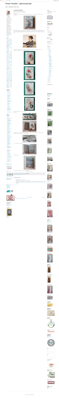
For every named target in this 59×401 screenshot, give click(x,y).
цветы (11, 75)
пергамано (8, 58)
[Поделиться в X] (26, 173)
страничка (11, 71)
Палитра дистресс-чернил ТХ (9, 134)
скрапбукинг (24, 174)
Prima (8, 145)
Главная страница (29, 197)
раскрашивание (8, 63)
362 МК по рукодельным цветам (9, 139)
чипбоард (9, 76)
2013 (48, 79)
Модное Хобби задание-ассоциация (31, 30)
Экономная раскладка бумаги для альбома (9, 120)
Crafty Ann (9, 82)
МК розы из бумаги (8, 130)
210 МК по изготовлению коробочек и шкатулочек (9, 143)
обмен (11, 56)
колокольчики (8, 50)
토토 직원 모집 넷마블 (40, 181)
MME (7, 117)
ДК (10, 43)
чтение (7, 77)
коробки (8, 52)
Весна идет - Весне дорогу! (50, 73)
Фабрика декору (9, 73)
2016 (48, 49)
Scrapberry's (8, 85)
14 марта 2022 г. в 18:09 (22, 179)
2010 (48, 82)
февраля (50, 75)
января (49, 76)
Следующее (15, 197)
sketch (8, 86)
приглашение (8, 61)
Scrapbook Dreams (9, 156)
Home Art (8, 151)
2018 (48, 47)
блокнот (17, 174)
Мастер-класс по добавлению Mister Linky (9, 132)
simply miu (8, 148)
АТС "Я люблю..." (9, 93)
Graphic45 (8, 83)
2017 (48, 48)
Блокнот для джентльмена (50, 69)
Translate (50, 13)
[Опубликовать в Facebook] (27, 173)
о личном (10, 55)
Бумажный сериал (10, 40)
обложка (8, 56)
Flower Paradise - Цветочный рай (18, 4)
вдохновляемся (9, 41)
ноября (50, 50)
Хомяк (8, 161)
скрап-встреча (8, 66)
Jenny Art (8, 152)
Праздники (8, 60)
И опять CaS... (50, 62)
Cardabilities (8, 78)
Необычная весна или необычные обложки (50, 60)
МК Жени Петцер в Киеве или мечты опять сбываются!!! (9, 109)
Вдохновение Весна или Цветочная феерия (50, 64)
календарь (8, 48)
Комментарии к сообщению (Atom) (22, 198)
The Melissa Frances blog (8, 135)
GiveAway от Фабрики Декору (50, 71)
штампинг (10, 77)
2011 (48, 81)
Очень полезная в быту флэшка (9, 137)
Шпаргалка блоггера (8, 127)
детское (8, 43)
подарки (11, 58)
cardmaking (8, 79)
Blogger (33, 394)
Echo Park (8, 116)
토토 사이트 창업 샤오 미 (28, 181)
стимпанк (8, 71)
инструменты (9, 47)
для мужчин (19, 174)
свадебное (8, 65)
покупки (9, 59)
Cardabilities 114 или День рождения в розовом (9, 96)
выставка (8, 42)
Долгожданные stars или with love (50, 67)
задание (21, 174)
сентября (50, 51)
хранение (8, 75)
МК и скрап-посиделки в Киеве (8, 104)
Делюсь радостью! (9, 112)
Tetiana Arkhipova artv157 (8, 16)
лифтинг (7, 53)
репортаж (8, 64)
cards (8, 80)
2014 (48, 78)
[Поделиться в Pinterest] (28, 173)
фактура (7, 74)
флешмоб (11, 74)
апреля (50, 54)
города (10, 42)
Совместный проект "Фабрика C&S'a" (50, 57)
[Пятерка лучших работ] (49, 388)
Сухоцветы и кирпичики (8, 106)
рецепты (11, 64)
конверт (8, 51)
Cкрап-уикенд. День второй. (9, 98)
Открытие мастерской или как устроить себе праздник (9, 101)
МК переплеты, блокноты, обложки (9, 141)
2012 (48, 80)
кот (10, 52)
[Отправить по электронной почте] (25, 173)
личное (10, 53)
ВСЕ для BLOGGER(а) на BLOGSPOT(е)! (9, 147)
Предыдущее (43, 197)
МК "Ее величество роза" (9, 128)
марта (49, 55)
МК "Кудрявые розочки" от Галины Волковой (9, 123)
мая (49, 53)
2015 (48, 77)
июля (49, 52)
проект (11, 61)
